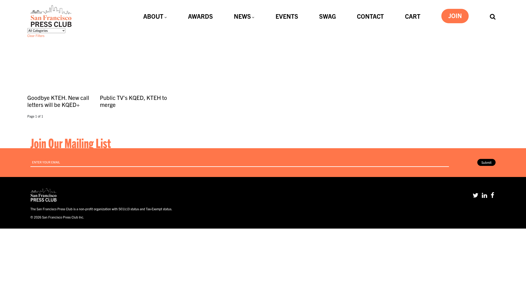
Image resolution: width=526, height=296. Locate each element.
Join (455, 15)
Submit (486, 162)
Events (287, 16)
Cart (412, 16)
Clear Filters (35, 36)
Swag (327, 16)
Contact (370, 16)
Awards (200, 16)
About (153, 16)
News (242, 16)
